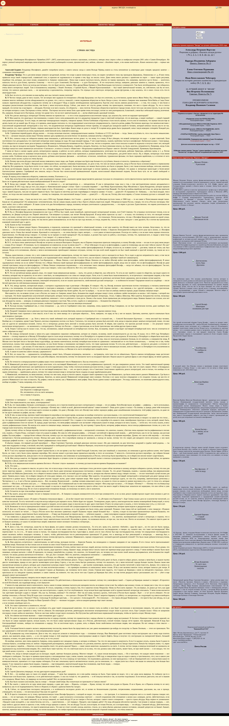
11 (209, 55)
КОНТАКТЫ (159, 24)
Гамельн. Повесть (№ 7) (200, 94)
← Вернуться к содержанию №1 (13, 34)
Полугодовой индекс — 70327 (200, 141)
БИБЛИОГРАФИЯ (64, 24)
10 (205, 55)
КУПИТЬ (130, 714)
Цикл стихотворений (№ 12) (200, 72)
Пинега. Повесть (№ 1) (200, 63)
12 (212, 55)
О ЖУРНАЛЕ (34, 24)
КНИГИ (139, 24)
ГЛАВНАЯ (11, 24)
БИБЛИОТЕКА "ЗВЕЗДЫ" (106, 24)
